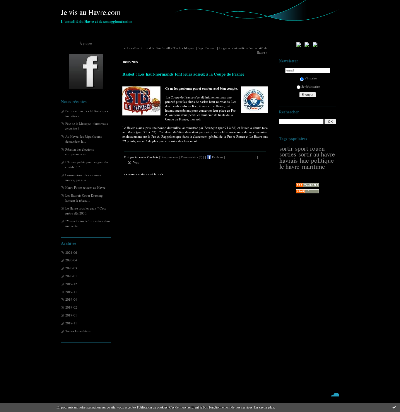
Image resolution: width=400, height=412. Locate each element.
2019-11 (71, 292)
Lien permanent (169, 157)
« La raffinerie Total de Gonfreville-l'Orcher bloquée (159, 48)
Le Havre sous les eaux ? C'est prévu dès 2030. (85, 210)
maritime (313, 166)
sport (301, 148)
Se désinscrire (310, 86)
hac (304, 160)
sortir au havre (316, 154)
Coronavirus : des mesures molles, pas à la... (83, 177)
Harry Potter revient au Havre (85, 187)
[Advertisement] (307, 291)
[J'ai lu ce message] (394, 407)
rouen (317, 148)
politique (322, 160)
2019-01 (71, 315)
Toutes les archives (77, 331)
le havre (289, 166)
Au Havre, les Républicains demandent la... (83, 139)
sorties (287, 154)
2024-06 (71, 252)
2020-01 (71, 276)
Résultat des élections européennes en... (79, 151)
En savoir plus (264, 407)
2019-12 (71, 284)
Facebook (217, 157)
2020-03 (71, 268)
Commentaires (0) (191, 157)
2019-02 (71, 307)
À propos (86, 43)
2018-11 (71, 323)
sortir (286, 148)
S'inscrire (311, 78)
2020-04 (71, 260)
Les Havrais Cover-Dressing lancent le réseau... (84, 197)
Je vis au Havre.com (91, 12)
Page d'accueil (206, 48)
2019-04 (71, 299)
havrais (288, 160)
